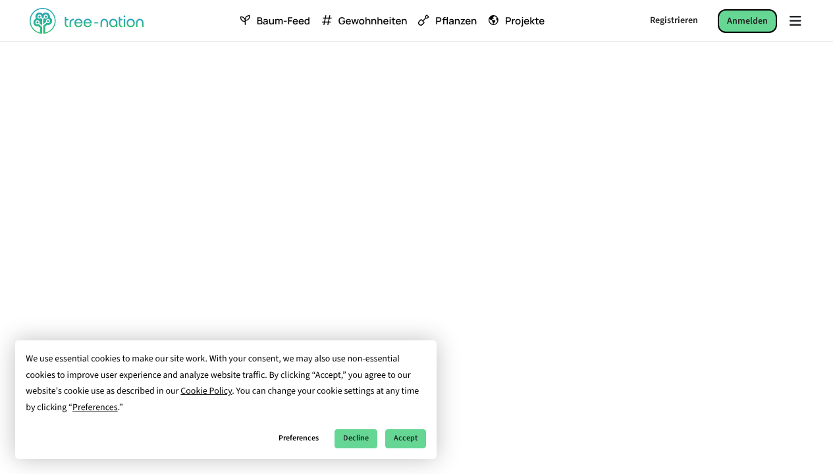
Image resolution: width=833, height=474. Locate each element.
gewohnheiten (372, 21)
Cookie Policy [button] (206, 391)
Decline (356, 438)
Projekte (525, 21)
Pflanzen (456, 21)
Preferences (299, 438)
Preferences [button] (95, 407)
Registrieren (674, 20)
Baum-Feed (283, 21)
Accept (405, 438)
